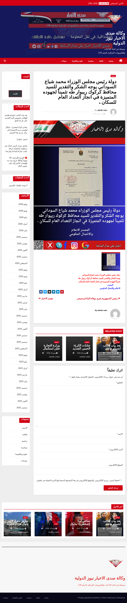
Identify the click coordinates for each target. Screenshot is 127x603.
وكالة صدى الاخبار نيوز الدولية (115, 38)
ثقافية (101, 61)
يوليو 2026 (23, 204)
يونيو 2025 (23, 276)
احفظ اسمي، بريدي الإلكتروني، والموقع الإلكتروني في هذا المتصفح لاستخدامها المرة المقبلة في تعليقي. (78, 480)
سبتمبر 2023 (22, 342)
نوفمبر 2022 (22, 394)
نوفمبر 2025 (22, 244)
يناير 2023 (23, 381)
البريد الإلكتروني (115, 449)
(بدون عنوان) (22, 139)
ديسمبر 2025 (21, 237)
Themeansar (120, 598)
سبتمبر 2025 (22, 257)
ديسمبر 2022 (21, 388)
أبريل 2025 (22, 289)
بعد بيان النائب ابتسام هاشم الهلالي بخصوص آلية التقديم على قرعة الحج (16, 118)
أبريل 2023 (22, 368)
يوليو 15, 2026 (112, 528)
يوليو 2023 (23, 355)
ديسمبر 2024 (21, 316)
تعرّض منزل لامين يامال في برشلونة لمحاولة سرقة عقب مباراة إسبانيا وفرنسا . (16, 148)
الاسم (120, 434)
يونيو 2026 (23, 211)
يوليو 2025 (23, 270)
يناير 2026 (23, 230)
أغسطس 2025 (21, 263)
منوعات (64, 61)
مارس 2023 (22, 375)
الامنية (24, 428)
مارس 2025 (22, 296)
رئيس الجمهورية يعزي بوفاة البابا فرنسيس (97, 298)
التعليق (119, 383)
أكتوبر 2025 (22, 250)
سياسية (91, 61)
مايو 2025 (23, 283)
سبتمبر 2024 (22, 335)
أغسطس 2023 (21, 348)
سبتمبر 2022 (22, 408)
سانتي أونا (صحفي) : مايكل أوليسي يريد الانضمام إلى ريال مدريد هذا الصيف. (16, 130)
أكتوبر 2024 (22, 329)
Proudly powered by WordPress (89, 598)
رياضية (111, 61)
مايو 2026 (23, 217)
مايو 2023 (23, 362)
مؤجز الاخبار (47, 298)
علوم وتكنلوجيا (77, 61)
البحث (26, 76)
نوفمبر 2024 (22, 322)
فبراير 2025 (22, 303)
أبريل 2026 (22, 224)
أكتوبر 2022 (22, 401)
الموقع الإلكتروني (116, 465)
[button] (5, 61)
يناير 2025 (23, 309)
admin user (102, 110)
